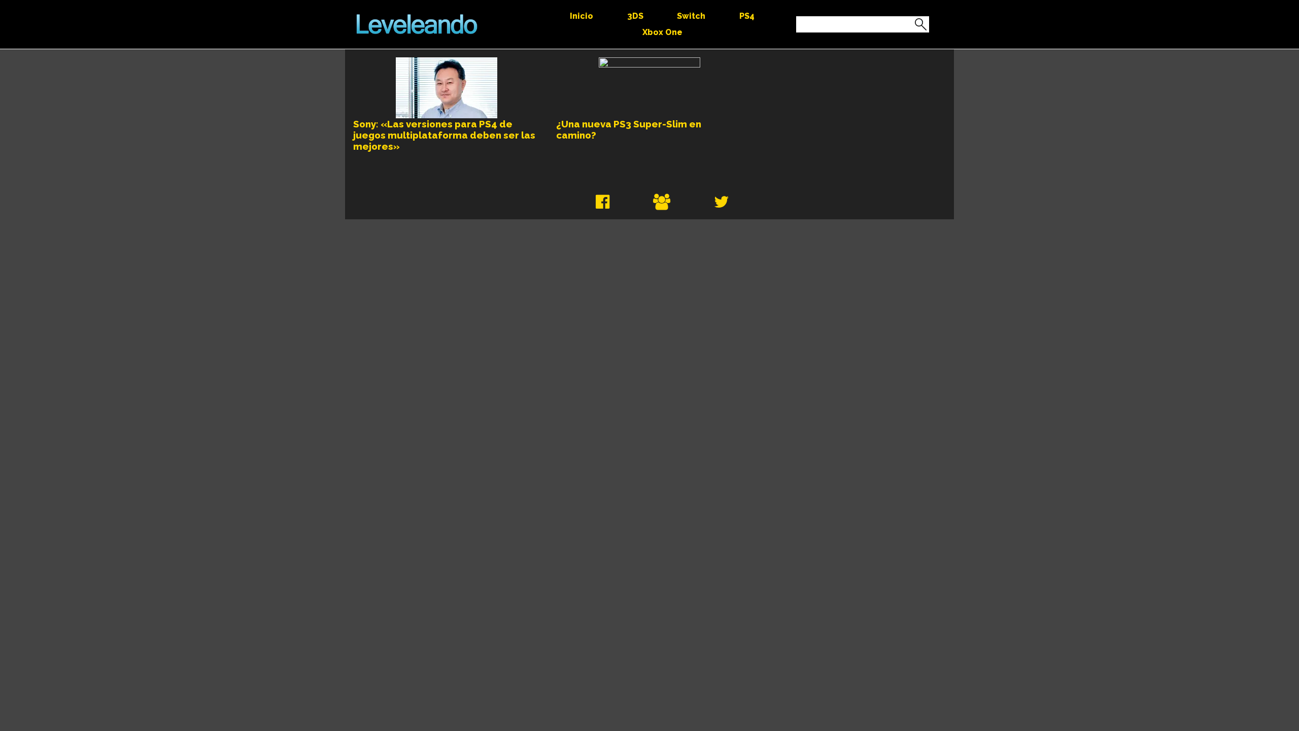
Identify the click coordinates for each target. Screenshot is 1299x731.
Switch (691, 16)
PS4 (747, 16)
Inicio (581, 16)
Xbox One (662, 32)
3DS (635, 16)
